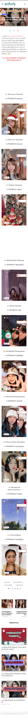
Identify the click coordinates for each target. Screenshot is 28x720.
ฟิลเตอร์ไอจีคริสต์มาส (18, 582)
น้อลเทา (19, 189)
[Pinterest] (18, 30)
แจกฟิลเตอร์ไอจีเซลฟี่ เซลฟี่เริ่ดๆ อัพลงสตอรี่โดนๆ (21, 613)
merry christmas (19, 446)
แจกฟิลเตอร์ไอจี (19, 585)
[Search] (24, 4)
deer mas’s (19, 144)
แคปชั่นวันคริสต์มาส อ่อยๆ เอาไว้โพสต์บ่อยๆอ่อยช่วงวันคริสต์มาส (7, 613)
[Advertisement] (14, 78)
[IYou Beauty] (10, 4)
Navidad (19, 494)
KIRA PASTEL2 (20, 264)
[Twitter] (14, 30)
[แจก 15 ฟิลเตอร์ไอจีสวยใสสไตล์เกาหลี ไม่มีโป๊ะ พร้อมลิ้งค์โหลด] (14, 662)
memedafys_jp (19, 539)
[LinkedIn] (17, 588)
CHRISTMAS (19, 355)
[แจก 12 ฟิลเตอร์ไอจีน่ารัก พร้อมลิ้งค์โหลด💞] (14, 689)
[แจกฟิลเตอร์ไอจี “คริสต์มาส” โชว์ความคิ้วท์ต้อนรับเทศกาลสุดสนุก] (14, 636)
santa (19, 310)
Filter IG (4, 14)
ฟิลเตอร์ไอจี (7, 582)
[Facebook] (10, 30)
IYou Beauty (6, 22)
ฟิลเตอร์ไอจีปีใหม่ (8, 585)
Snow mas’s (20, 98)
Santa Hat (19, 401)
